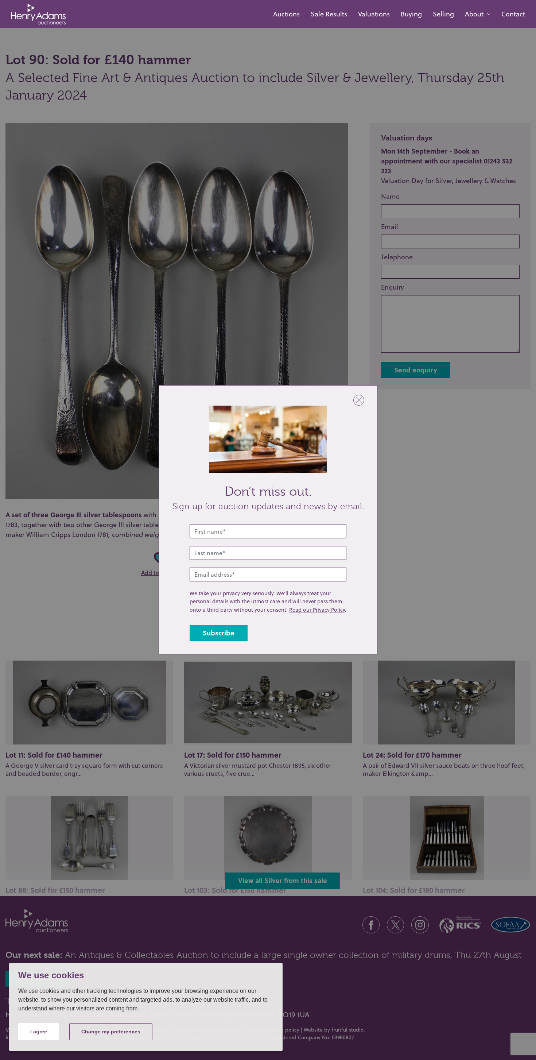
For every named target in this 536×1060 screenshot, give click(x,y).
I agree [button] (38, 1031)
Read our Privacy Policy (317, 610)
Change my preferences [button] (110, 1031)
